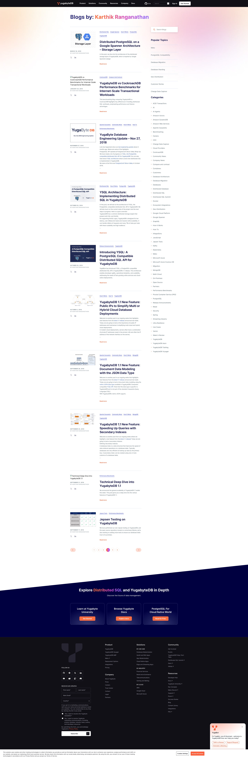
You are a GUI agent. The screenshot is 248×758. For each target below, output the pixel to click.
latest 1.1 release (119, 320)
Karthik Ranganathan (80, 53)
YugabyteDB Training (160, 347)
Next (138, 550)
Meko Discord (172, 690)
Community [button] (173, 644)
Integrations (157, 233)
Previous (73, 550)
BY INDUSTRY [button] (141, 668)
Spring (155, 315)
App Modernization (143, 658)
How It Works (124, 32)
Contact (107, 691)
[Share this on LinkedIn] (75, 57)
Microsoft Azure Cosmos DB (163, 262)
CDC (154, 140)
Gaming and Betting (143, 681)
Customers (157, 173)
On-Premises (157, 278)
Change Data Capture (159, 91)
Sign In (174, 3)
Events (170, 652)
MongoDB (135, 355)
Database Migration (158, 62)
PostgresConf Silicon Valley (124, 163)
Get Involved (172, 649)
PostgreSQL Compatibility (160, 55)
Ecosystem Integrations (161, 205)
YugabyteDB (103, 36)
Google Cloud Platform (161, 213)
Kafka (155, 246)
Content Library (173, 705)
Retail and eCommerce (144, 674)
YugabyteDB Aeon (159, 343)
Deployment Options (111, 661)
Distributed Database (161, 189)
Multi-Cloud (157, 274)
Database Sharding (158, 69)
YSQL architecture (113, 158)
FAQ (169, 711)
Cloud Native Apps (143, 661)
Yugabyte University (174, 684)
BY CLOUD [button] (140, 684)
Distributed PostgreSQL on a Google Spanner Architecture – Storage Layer (120, 45)
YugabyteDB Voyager (161, 351)
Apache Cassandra (105, 124)
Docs (169, 681)
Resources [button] (114, 3)
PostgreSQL (133, 32)
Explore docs (124, 619)
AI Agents (156, 112)
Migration (156, 266)
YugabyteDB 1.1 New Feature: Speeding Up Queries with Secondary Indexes (120, 428)
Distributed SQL (104, 32)
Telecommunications (143, 677)
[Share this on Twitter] (71, 57)
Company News (159, 160)
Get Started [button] (185, 3)
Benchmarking (158, 132)
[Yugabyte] (65, 3)
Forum (170, 696)
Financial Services (142, 671)
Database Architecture (161, 177)
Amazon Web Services (161, 124)
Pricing (107, 667)
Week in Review (158, 335)
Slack (170, 663)
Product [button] (83, 3)
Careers (156, 136)
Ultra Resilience (158, 323)
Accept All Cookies (197, 753)
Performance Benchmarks (107, 128)
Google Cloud (141, 691)
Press (107, 682)
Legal (107, 694)
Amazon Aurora (158, 116)
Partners (156, 286)
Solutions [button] (92, 3)
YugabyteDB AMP (110, 655)
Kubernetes (157, 250)
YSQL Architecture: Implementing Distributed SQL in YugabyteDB (117, 196)
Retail (155, 307)
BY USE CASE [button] (141, 649)
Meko (153, 48)
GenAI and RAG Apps (143, 655)
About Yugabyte (110, 679)
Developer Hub (173, 677)
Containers (157, 168)
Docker (155, 201)
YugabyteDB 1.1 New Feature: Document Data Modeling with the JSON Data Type (120, 369)
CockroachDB (103, 77)
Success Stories (173, 699)
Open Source (157, 282)
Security (156, 311)
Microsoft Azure (159, 258)
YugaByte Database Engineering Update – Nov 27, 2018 (120, 138)
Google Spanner (114, 32)
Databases (157, 185)
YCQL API (110, 387)
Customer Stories (157, 84)
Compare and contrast (115, 77)
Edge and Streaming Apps (145, 664)
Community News (117, 124)
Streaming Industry (160, 319)
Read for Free (160, 619)
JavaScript (157, 238)
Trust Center (109, 688)
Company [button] (124, 3)
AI (153, 107)
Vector (155, 331)
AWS (138, 687)
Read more (103, 64)
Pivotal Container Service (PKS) (164, 294)
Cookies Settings (182, 753)
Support (170, 693)
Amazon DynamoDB (160, 120)
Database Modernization (144, 652)
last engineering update (125, 147)
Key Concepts (172, 687)
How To (135, 124)
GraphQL (156, 221)
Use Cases (157, 327)
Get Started (87, 619)
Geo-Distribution (157, 77)
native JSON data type (107, 384)
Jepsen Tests (103, 513)
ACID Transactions (159, 103)
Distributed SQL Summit (162, 197)
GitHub (170, 666)
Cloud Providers (159, 148)
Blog (169, 702)
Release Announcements (107, 246)
